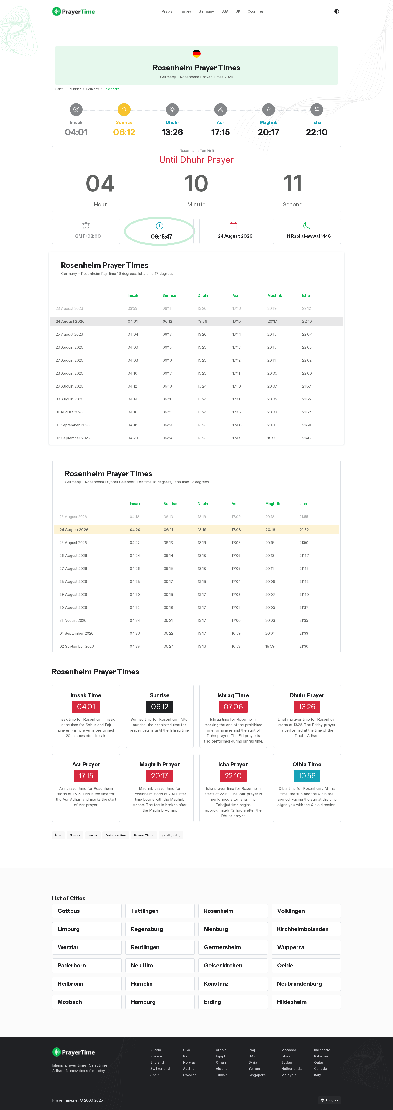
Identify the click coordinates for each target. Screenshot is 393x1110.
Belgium (190, 1056)
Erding (212, 1002)
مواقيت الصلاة (171, 835)
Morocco (288, 1050)
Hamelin (142, 983)
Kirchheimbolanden (303, 929)
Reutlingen (145, 947)
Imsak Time (86, 695)
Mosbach (70, 1002)
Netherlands (291, 1068)
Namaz (75, 835)
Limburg (69, 929)
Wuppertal (291, 947)
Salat (59, 89)
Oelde (285, 965)
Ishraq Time (233, 695)
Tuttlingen (145, 911)
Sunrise (160, 695)
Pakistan (321, 1056)
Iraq (252, 1050)
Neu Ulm (142, 965)
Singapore (257, 1075)
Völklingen (291, 911)
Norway (189, 1062)
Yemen (254, 1068)
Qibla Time (307, 764)
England (157, 1062)
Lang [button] (330, 1100)
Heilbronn (70, 983)
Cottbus (69, 911)
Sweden (189, 1075)
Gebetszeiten (116, 835)
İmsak (93, 835)
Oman (221, 1062)
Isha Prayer (233, 764)
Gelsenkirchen (223, 965)
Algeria (222, 1068)
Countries (256, 11)
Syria (253, 1062)
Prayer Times (144, 835)
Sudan (286, 1062)
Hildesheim (292, 1002)
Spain (155, 1075)
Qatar (318, 1062)
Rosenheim (219, 911)
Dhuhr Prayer (307, 695)
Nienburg (216, 929)
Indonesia (322, 1050)
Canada (320, 1068)
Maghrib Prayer (160, 764)
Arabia (167, 11)
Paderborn (72, 965)
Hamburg (143, 1002)
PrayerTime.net (65, 1100)
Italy (317, 1075)
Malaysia (288, 1075)
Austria (189, 1068)
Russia (155, 1050)
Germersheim (222, 947)
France (156, 1056)
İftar (58, 835)
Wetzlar (68, 947)
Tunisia (222, 1075)
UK (238, 11)
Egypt (220, 1056)
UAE (252, 1056)
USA (224, 11)
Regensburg (147, 929)
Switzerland (160, 1068)
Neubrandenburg (299, 983)
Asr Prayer (86, 764)
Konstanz (216, 983)
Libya (285, 1056)
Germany (206, 11)
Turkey (185, 11)
